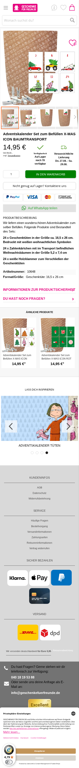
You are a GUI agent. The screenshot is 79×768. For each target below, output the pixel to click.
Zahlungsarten (40, 537)
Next (68, 426)
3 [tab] (42, 452)
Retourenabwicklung (63, 650)
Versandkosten (14, 156)
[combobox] (39, 20)
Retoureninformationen (39, 542)
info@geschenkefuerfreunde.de (35, 693)
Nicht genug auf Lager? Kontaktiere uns (39, 186)
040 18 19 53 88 (22, 677)
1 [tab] (32, 452)
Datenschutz (39, 493)
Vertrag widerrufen (39, 548)
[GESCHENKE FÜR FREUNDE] (25, 8)
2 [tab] (37, 452)
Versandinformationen (39, 531)
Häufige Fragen (39, 520)
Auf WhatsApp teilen (42, 208)
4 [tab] (46, 452)
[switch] (9, 762)
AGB (39, 487)
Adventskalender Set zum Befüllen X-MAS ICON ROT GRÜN (56, 359)
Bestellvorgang (39, 526)
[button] (28, 117)
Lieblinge (63, 8)
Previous (11, 426)
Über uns (54, 8)
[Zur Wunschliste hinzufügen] (72, 43)
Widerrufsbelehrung (39, 498)
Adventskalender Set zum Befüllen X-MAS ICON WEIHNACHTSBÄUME (17, 359)
